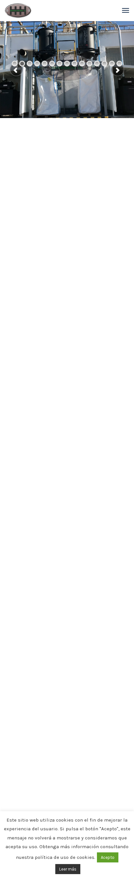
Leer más (67, 869)
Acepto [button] (107, 857)
